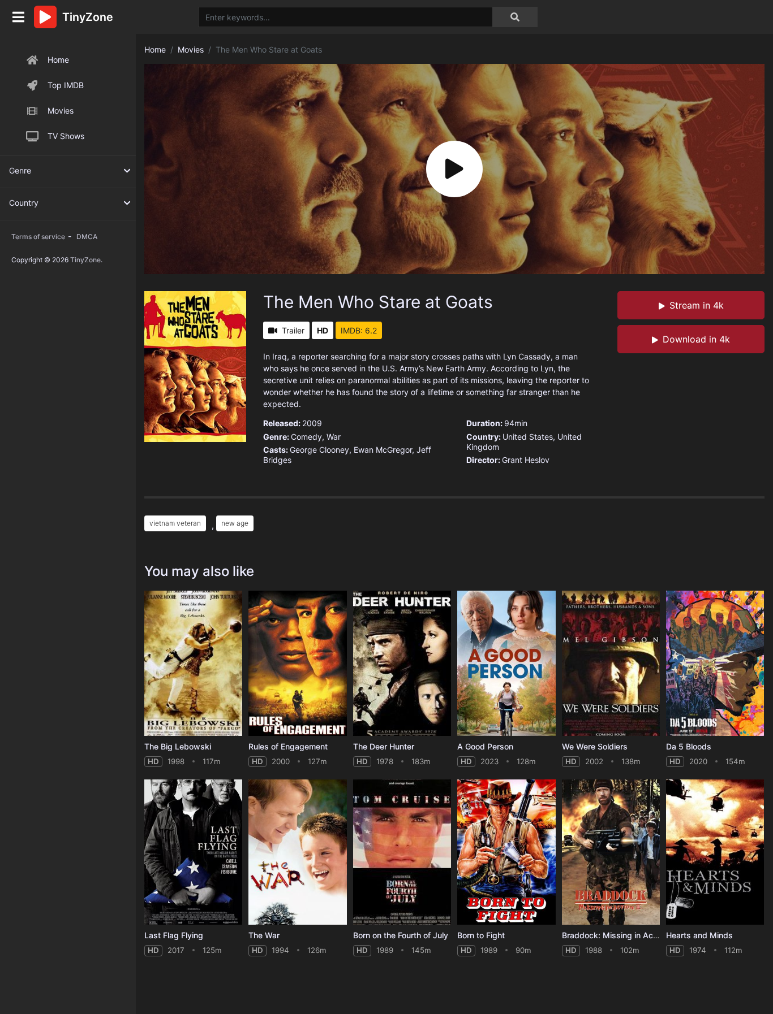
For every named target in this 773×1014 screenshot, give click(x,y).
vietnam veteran (175, 523)
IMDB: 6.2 (359, 330)
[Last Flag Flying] (193, 852)
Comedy (306, 436)
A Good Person (485, 746)
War (334, 436)
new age (234, 523)
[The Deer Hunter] (402, 663)
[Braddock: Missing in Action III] (611, 852)
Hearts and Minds (699, 935)
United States (528, 436)
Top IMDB (66, 85)
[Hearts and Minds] (715, 852)
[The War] (297, 852)
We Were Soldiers (595, 746)
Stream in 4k (696, 305)
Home (58, 59)
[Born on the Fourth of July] (402, 852)
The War (264, 935)
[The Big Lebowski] (193, 663)
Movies (61, 110)
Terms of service (38, 236)
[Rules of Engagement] (297, 663)
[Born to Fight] (506, 852)
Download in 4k (696, 339)
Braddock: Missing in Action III (619, 935)
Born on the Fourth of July (400, 935)
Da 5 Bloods (688, 746)
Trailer (293, 330)
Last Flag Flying (173, 935)
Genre (20, 170)
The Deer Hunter (383, 746)
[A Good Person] (506, 663)
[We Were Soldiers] (611, 663)
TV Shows (66, 136)
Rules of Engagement (288, 746)
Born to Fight (481, 935)
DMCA (86, 236)
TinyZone (85, 259)
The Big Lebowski (177, 746)
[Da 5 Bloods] (715, 663)
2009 (312, 423)
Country (23, 202)
